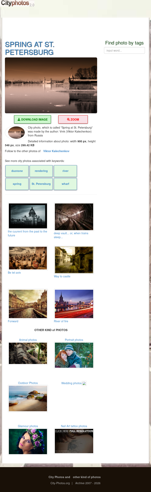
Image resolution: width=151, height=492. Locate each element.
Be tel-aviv (14, 272)
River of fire (61, 321)
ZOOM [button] (74, 119)
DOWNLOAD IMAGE (34, 119)
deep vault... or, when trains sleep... (71, 235)
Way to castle (62, 276)
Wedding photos (71, 383)
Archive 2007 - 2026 (87, 483)
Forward (13, 321)
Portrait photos (74, 340)
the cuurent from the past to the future (27, 233)
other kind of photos (87, 477)
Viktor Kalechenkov (56, 151)
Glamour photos (28, 426)
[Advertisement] (75, 26)
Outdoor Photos (28, 383)
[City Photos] (17, 3)
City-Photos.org (60, 483)
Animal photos (28, 340)
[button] (51, 85)
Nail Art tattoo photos (74, 426)
